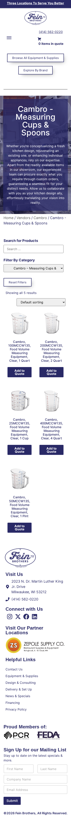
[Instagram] (10, 616)
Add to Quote (19, 372)
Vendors (23, 218)
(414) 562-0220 (51, 32)
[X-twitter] (18, 616)
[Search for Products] (34, 249)
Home (8, 218)
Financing (13, 703)
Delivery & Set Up (19, 689)
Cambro (40, 218)
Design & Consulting (21, 683)
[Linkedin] (34, 616)
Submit (12, 801)
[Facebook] (26, 616)
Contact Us (14, 669)
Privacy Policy (16, 709)
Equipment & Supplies (22, 676)
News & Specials (18, 696)
